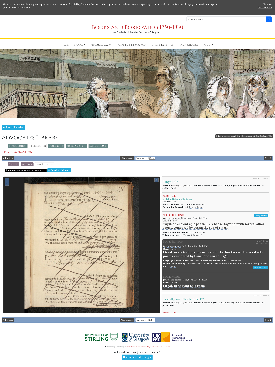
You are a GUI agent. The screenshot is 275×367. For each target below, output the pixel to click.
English (177, 261)
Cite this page (246, 136)
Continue (267, 4)
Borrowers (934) (76, 146)
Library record (260, 216)
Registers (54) (38, 146)
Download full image (60, 170)
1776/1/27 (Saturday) (183, 186)
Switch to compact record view (228, 136)
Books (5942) (56, 146)
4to (239, 261)
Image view (27, 164)
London (198, 261)
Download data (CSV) (264, 136)
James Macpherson (171, 218)
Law (191, 207)
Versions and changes (138, 357)
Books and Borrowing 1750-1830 (137, 27)
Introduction (18, 146)
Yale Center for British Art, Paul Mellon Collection (148, 347)
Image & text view (44, 164)
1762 (226, 261)
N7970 (173, 266)
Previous (9, 158)
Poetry (173, 221)
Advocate (199, 207)
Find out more (265, 7)
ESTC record (260, 267)
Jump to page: (142, 158)
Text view (13, 164)
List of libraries (14, 127)
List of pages (127, 158)
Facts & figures (98, 146)
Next (267, 158)
